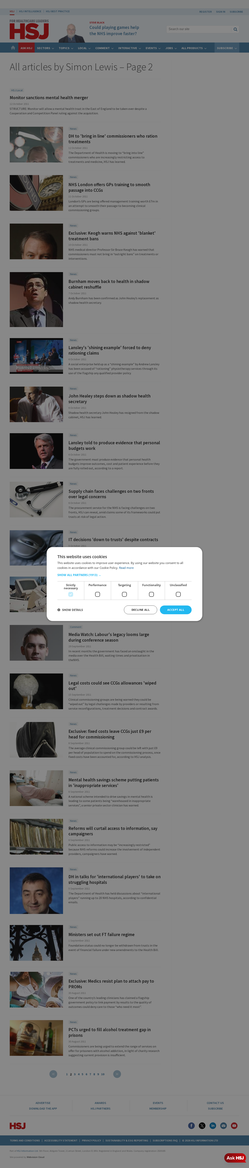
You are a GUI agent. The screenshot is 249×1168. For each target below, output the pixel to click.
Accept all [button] (175, 610)
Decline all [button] (141, 610)
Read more (126, 568)
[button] (124, 575)
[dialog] (124, 584)
